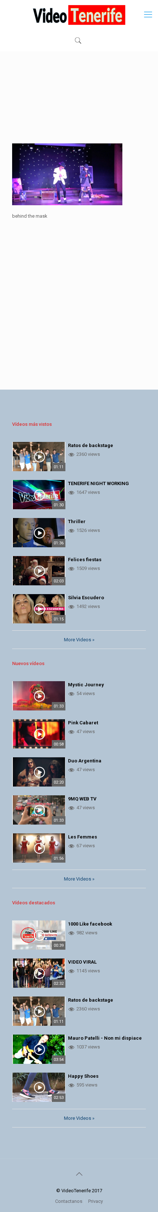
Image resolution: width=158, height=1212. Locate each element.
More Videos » (79, 639)
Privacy (95, 1201)
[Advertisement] (79, 102)
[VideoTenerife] (79, 15)
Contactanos (68, 1201)
